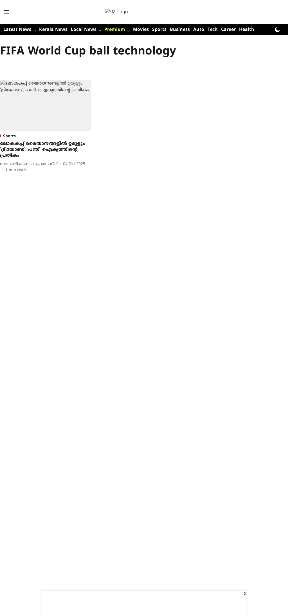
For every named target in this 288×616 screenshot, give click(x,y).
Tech (213, 30)
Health (246, 30)
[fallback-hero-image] (45, 105)
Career (228, 30)
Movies (141, 30)
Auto (198, 30)
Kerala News (53, 30)
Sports (159, 30)
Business (180, 30)
